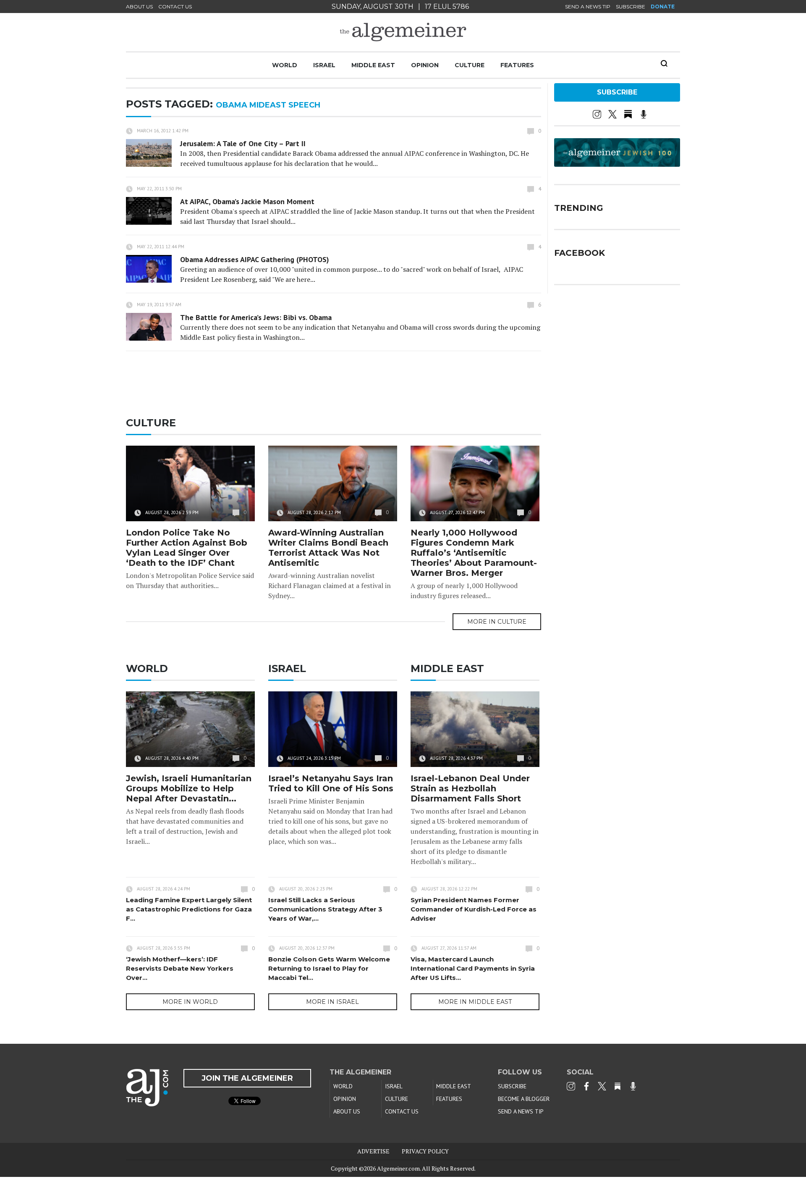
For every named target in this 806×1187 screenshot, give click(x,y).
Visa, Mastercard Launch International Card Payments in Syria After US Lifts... (473, 968)
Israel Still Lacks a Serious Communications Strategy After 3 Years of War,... (325, 909)
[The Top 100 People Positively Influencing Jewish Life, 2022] (617, 164)
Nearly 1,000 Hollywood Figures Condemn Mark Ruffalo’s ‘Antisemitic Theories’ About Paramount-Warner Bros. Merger (474, 553)
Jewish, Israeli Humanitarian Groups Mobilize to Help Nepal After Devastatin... (188, 788)
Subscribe (630, 6)
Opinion (425, 65)
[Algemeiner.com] (403, 32)
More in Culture (496, 621)
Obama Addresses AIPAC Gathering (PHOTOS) (254, 259)
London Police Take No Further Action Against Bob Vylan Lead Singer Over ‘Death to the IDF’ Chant (186, 548)
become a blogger (524, 1099)
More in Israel (332, 1002)
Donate (663, 6)
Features (517, 65)
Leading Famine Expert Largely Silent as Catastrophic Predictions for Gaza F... (189, 909)
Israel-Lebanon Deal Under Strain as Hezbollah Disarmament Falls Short (470, 788)
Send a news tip (587, 6)
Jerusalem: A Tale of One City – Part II (243, 143)
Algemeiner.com (398, 1168)
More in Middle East (475, 1002)
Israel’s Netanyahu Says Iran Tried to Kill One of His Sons (330, 783)
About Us (139, 6)
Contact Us (175, 6)
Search (664, 63)
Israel (324, 65)
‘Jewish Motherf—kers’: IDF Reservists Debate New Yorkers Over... (179, 968)
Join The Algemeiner (247, 1078)
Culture (469, 65)
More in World (190, 1002)
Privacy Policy (425, 1151)
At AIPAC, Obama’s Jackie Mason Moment (247, 201)
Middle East (373, 65)
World (284, 65)
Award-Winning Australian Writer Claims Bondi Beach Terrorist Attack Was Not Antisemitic (328, 548)
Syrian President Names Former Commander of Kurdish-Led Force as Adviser (473, 909)
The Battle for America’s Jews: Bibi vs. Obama (256, 317)
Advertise (373, 1151)
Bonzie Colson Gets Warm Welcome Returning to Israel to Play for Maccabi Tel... (329, 968)
